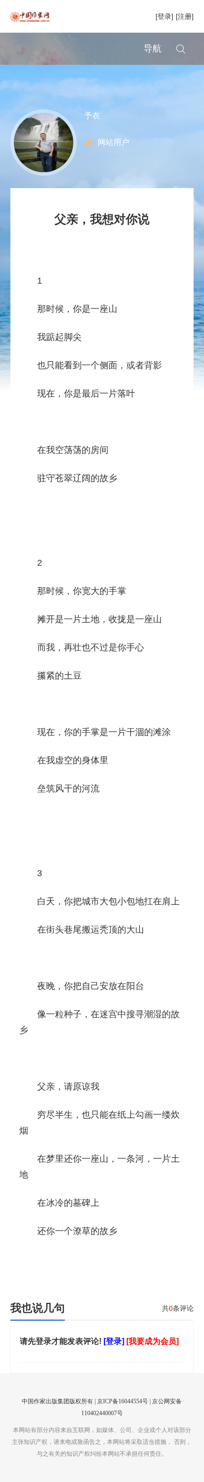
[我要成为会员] (152, 1341)
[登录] (164, 16)
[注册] (185, 16)
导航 (152, 48)
